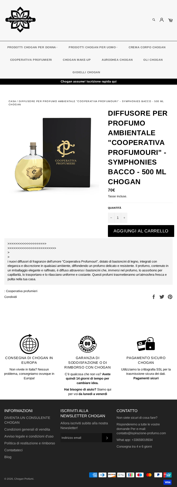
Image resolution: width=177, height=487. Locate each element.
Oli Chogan (153, 59)
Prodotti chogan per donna (31, 47)
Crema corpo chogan (147, 47)
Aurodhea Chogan (117, 59)
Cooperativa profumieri (31, 59)
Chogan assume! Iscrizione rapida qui (89, 81)
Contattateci (13, 450)
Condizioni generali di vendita (27, 429)
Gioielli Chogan (86, 72)
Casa (12, 101)
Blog (7, 457)
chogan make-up (77, 59)
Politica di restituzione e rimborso (29, 443)
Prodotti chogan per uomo (92, 47)
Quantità (114, 207)
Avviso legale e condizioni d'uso (29, 436)
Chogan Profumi (23, 478)
